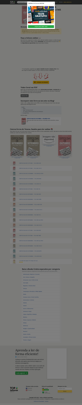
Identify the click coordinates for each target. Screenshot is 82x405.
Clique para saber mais (41, 26)
